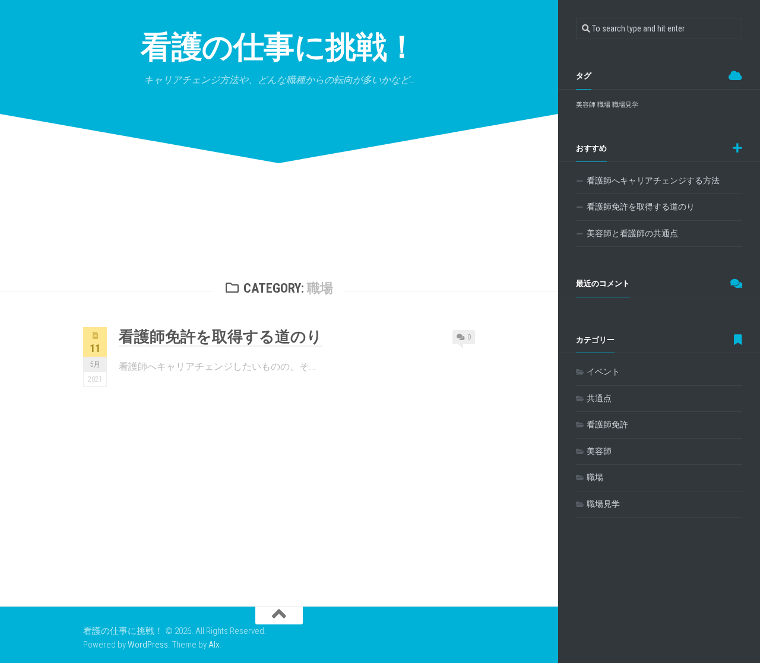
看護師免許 (607, 424)
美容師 (586, 105)
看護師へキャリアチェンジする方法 (653, 180)
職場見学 (625, 105)
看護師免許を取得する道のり (220, 336)
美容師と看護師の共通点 (632, 233)
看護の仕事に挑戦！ (279, 47)
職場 (603, 105)
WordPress (148, 644)
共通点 (599, 398)
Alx (213, 644)
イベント (603, 371)
